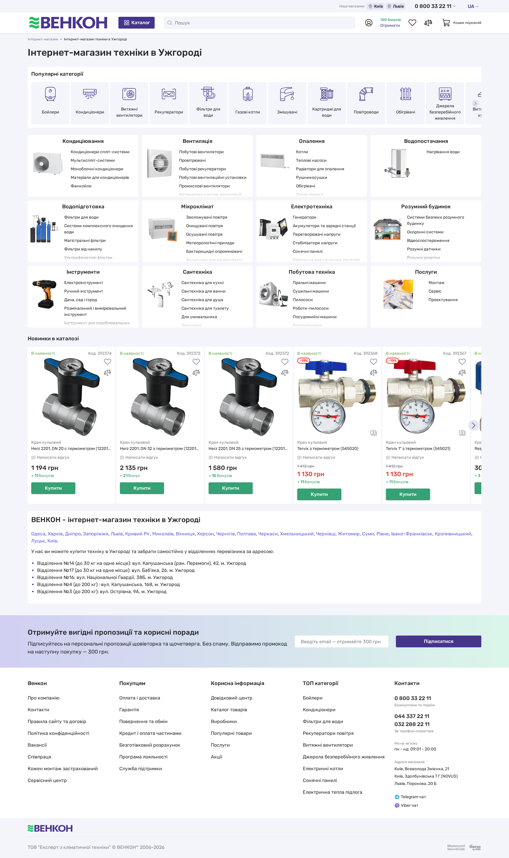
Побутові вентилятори (201, 151)
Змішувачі (287, 112)
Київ (378, 6)
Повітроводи (366, 112)
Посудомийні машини (315, 316)
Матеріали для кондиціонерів (100, 177)
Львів (398, 6)
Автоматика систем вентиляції (210, 194)
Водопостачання (426, 141)
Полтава (246, 534)
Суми (368, 534)
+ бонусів (42, 475)
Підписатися (438, 641)
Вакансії (37, 745)
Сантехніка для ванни (203, 291)
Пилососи (303, 299)
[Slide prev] (33, 103)
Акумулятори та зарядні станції (324, 225)
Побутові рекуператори (202, 168)
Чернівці (326, 534)
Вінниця (185, 534)
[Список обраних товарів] (412, 22)
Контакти (38, 709)
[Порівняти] (107, 372)
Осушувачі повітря (204, 234)
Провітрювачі (192, 160)
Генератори (304, 217)
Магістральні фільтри (85, 240)
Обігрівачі (405, 112)
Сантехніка (197, 272)
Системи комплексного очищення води (98, 229)
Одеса (38, 534)
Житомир (349, 534)
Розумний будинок (426, 206)
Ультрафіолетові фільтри (88, 257)
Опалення (312, 141)
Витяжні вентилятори (129, 112)
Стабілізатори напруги (315, 242)
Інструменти (83, 272)
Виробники (224, 721)
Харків (55, 534)
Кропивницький (453, 534)
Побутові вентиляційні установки (213, 177)
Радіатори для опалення (320, 168)
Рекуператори (169, 112)
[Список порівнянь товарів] (428, 22)
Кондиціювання (83, 141)
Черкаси (268, 534)
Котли (302, 151)
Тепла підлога (309, 194)
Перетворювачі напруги (317, 234)
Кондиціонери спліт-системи (100, 151)
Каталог (140, 22)
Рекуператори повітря (328, 733)
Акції (216, 757)
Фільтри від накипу (83, 249)
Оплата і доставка (139, 698)
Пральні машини (309, 282)
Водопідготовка (83, 206)
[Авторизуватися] (368, 22)
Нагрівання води (443, 151)
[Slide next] (475, 103)
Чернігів (225, 534)
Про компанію (44, 698)
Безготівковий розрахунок (149, 745)
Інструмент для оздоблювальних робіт (97, 326)
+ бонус (130, 475)
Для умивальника (199, 316)
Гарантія (129, 709)
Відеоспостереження (428, 240)
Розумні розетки (423, 257)
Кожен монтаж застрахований (63, 768)
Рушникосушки (311, 177)
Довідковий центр (231, 698)
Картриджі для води (326, 112)
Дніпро (73, 534)
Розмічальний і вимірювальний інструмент (95, 311)
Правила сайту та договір (57, 721)
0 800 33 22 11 (433, 6)
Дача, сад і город (80, 299)
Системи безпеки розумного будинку (435, 220)
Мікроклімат (197, 206)
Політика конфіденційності (58, 733)
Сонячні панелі (308, 251)
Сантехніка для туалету (205, 308)
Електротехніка (311, 206)
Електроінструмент (83, 282)
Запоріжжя (95, 534)
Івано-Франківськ (411, 534)
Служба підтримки (140, 768)
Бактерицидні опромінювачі (214, 251)
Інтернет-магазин (43, 39)
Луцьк (38, 541)
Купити (53, 488)
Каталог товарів (229, 709)
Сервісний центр (47, 780)
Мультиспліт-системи (93, 160)
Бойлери (50, 112)
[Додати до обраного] (107, 362)
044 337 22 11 (411, 716)
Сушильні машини (311, 291)
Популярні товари (231, 733)
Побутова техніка (312, 272)
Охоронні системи (425, 232)
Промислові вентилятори (204, 186)
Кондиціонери (90, 112)
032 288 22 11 (411, 724)
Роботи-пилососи (311, 308)
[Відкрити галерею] (373, 433)
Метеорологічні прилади (210, 242)
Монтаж (436, 282)
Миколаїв (162, 534)
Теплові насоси (311, 160)
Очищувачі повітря (204, 225)
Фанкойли (81, 186)
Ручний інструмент (83, 291)
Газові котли (247, 112)
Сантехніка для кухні (202, 282)
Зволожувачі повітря (206, 217)
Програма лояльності (143, 757)
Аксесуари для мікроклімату (214, 260)
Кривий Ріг (137, 534)
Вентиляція (197, 141)
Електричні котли (323, 768)
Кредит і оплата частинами (150, 733)
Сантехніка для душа (202, 299)
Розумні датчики (424, 249)
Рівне (382, 534)
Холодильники (307, 325)
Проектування (443, 299)
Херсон (205, 534)
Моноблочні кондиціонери (97, 168)
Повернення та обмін (143, 721)
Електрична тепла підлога (332, 792)
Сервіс (435, 291)
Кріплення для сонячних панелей (326, 260)
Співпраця (39, 757)
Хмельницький (297, 534)
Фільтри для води (208, 112)
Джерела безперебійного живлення (445, 112)
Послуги (426, 272)
